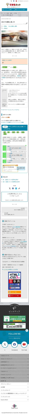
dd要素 (3, 77)
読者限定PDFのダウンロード (7, 365)
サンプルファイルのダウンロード (8, 368)
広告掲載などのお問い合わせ (7, 377)
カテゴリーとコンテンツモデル (10, 109)
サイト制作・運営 (8, 13)
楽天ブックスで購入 (15, 295)
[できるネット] (1, 13)
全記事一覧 (3, 380)
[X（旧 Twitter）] (11, 1)
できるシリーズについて (6, 358)
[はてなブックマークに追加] (16, 188)
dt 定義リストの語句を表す (10, 179)
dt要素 (19, 76)
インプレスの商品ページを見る (10, 269)
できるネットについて (23, 1)
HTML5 (5, 28)
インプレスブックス (5, 396)
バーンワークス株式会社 (10, 246)
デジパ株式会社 (16, 226)
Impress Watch (4, 399)
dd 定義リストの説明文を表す (11, 181)
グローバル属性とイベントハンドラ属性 (13, 122)
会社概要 (3, 387)
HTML (15, 13)
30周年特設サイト (5, 362)
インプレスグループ (5, 390)
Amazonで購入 (14, 292)
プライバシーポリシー (6, 384)
